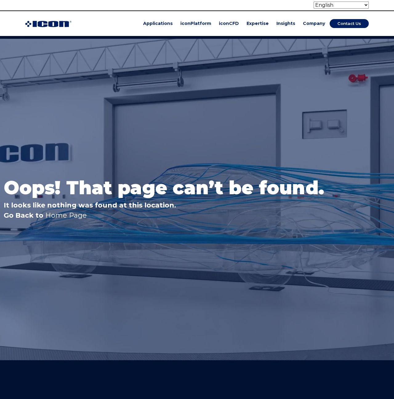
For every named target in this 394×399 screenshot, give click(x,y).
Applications (158, 23)
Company (314, 23)
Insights (285, 23)
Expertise (258, 23)
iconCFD (229, 23)
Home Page (66, 215)
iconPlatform (195, 23)
